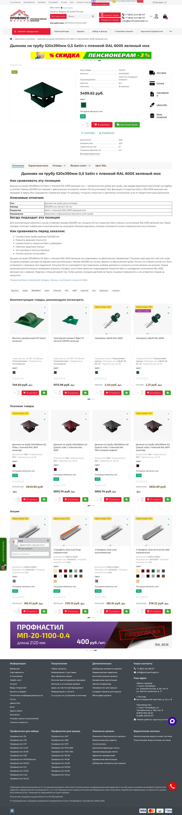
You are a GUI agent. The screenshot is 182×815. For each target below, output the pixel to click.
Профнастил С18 (18, 755)
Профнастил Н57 (59, 736)
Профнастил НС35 (19, 771)
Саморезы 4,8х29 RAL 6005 (150, 338)
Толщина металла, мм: (91, 111)
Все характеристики (90, 153)
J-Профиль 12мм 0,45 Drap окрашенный (67, 551)
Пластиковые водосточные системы (152, 740)
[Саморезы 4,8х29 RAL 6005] (153, 320)
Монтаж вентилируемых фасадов (68, 680)
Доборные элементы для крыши (109, 763)
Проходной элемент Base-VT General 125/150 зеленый (68, 339)
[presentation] (10, 350)
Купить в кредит (18, 691)
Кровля (80, 31)
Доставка (42, 2)
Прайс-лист (16, 680)
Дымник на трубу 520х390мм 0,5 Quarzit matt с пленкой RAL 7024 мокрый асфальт (112, 447)
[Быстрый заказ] (44, 393)
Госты (13, 699)
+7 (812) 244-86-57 (134, 14)
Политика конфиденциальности (26, 695)
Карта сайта (16, 711)
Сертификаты (29, 2)
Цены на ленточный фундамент (67, 688)
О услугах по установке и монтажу (68, 695)
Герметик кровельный (103, 755)
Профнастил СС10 (19, 748)
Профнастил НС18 (19, 752)
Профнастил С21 (18, 767)
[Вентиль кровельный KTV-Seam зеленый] (29, 320)
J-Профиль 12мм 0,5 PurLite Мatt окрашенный (153, 551)
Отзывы (58, 165)
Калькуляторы (61, 31)
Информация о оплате (62, 691)
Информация (18, 663)
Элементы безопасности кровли (108, 736)
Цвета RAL (15, 703)
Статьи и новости (19, 722)
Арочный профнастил (152, 31)
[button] (82, 60)
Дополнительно (101, 663)
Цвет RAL (100, 165)
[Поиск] (93, 16)
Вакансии (15, 668)
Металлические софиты (104, 740)
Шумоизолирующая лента (105, 748)
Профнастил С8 (18, 736)
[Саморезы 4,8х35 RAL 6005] (112, 320)
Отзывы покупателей (86, 2)
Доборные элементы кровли (107, 668)
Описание (18, 165)
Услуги (13, 684)
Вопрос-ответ (80, 165)
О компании (15, 2)
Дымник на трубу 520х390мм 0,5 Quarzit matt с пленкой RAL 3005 (70, 447)
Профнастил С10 (18, 740)
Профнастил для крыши (104, 688)
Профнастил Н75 (59, 744)
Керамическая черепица (104, 672)
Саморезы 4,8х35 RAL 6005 (109, 338)
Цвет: (82, 99)
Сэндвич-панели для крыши (106, 691)
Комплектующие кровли (104, 676)
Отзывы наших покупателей (24, 718)
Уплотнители (99, 744)
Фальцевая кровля (101, 695)
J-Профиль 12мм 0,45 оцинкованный (105, 551)
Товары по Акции (110, 20)
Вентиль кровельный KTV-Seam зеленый (29, 339)
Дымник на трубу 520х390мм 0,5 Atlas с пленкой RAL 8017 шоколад (29, 447)
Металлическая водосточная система (153, 736)
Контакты (15, 714)
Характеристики (38, 165)
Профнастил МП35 (60, 755)
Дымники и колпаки (25, 39)
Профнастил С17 (18, 744)
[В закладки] (45, 307)
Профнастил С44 (18, 775)
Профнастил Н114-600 (62, 748)
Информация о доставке (63, 672)
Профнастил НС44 (19, 778)
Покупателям (59, 663)
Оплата (64, 2)
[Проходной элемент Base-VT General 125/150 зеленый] (70, 320)
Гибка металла (58, 668)
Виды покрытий (18, 688)
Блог (72, 2)
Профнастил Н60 (60, 740)
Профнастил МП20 (19, 763)
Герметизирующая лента (105, 752)
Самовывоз (53, 2)
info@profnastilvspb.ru (135, 21)
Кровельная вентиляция (104, 680)
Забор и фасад (99, 31)
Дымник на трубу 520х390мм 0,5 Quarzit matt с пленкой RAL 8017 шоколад (153, 447)
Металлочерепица (101, 684)
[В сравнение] (45, 313)
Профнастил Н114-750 (62, 752)
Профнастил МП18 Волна (23, 759)
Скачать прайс (111, 15)
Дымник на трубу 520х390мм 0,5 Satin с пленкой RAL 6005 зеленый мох (91, 173)
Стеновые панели (124, 31)
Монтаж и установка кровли (65, 684)
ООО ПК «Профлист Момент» (128, 78)
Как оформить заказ (61, 676)
